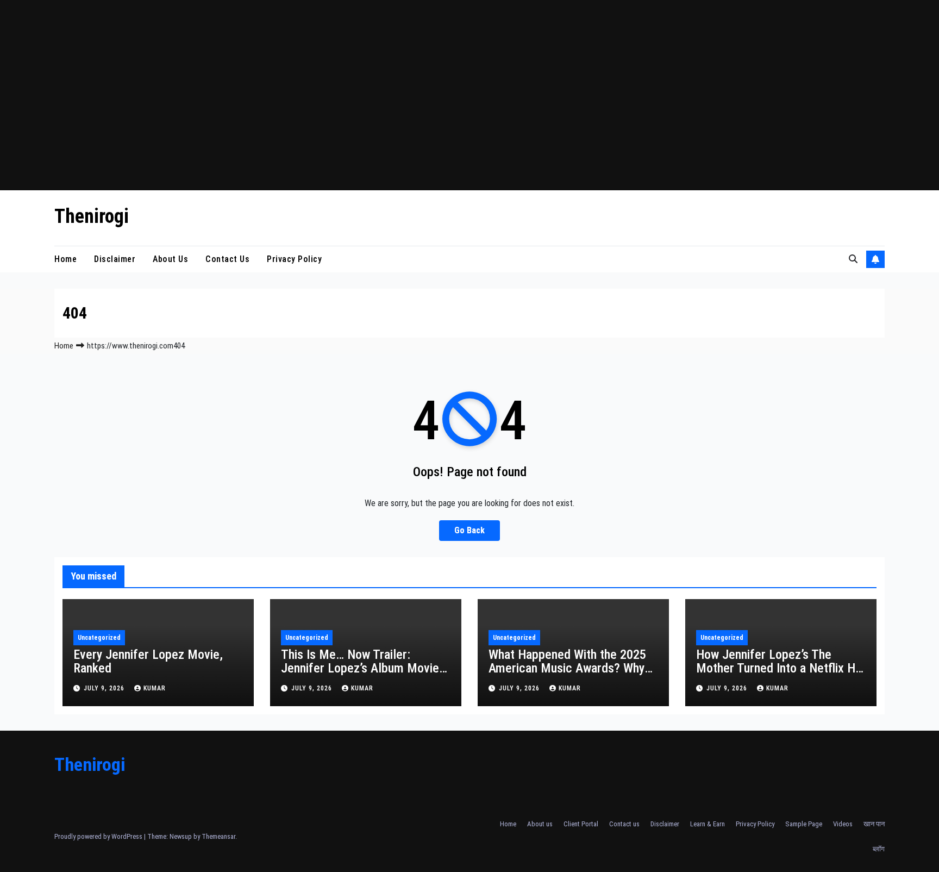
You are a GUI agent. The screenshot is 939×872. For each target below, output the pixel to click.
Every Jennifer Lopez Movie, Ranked (148, 661)
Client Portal (581, 824)
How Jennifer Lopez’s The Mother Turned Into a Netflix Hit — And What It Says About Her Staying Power (779, 675)
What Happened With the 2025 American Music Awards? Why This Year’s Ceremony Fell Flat (568, 668)
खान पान (874, 824)
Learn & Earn (707, 824)
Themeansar (218, 836)
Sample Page (803, 824)
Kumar (154, 688)
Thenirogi (91, 216)
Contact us (227, 259)
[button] (853, 259)
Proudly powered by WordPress (99, 836)
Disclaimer (114, 259)
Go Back (469, 530)
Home (65, 259)
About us (170, 259)
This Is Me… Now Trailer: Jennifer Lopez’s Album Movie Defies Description (360, 668)
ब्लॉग (879, 849)
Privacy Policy (294, 259)
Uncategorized (99, 637)
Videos (843, 824)
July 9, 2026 (105, 688)
